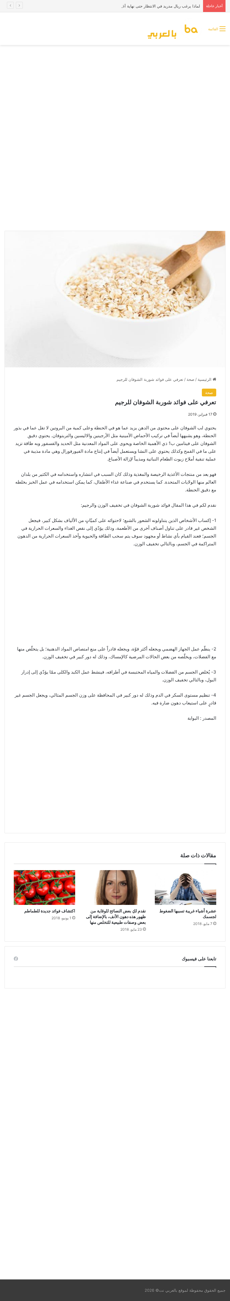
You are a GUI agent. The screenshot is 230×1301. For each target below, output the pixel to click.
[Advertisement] (115, 93)
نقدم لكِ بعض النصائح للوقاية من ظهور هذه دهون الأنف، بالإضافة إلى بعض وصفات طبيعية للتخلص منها (116, 916)
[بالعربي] (175, 28)
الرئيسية (205, 379)
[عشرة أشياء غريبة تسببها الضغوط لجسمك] (185, 887)
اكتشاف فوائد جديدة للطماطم (49, 910)
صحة (190, 379)
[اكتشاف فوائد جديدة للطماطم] (44, 887)
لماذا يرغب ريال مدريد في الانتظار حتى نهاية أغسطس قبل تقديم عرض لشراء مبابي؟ (129, 6)
